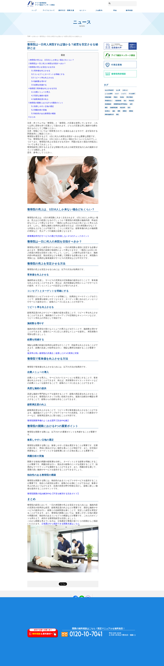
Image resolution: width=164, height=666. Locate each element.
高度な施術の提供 (39, 96)
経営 (131, 104)
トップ (34, 10)
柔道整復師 (108, 104)
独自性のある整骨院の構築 (43, 113)
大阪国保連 (118, 100)
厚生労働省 (130, 97)
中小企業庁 (132, 93)
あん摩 (118, 90)
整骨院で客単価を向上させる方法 (43, 88)
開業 (119, 111)
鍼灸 (114, 111)
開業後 (131, 111)
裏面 (106, 107)
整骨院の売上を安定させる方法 (42, 67)
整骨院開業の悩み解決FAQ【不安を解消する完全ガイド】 (53, 493)
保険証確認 (108, 97)
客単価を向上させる (40, 71)
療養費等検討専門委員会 (120, 104)
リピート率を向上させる (42, 78)
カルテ (117, 93)
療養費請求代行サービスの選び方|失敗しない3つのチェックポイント (58, 236)
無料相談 (129, 10)
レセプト (123, 93)
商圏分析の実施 (39, 110)
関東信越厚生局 (109, 114)
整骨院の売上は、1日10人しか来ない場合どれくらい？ (51, 60)
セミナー (83, 10)
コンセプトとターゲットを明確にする (47, 74)
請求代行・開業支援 (66, 10)
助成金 (122, 97)
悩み (125, 100)
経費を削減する (39, 85)
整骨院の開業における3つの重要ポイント (46, 103)
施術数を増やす (39, 81)
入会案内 (99, 10)
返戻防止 (107, 111)
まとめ (32, 117)
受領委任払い (108, 100)
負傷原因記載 (113, 107)
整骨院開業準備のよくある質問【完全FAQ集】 (48, 420)
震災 (117, 114)
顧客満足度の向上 (39, 99)
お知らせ (35, 36)
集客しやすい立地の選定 (42, 106)
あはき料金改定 (109, 90)
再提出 (115, 97)
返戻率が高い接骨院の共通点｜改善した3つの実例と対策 (53, 353)
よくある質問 (108, 93)
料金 (115, 10)
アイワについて (49, 10)
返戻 (129, 107)
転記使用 (122, 107)
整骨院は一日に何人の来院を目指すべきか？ (47, 63)
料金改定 (131, 100)
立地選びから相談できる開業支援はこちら (60, 524)
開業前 (125, 111)
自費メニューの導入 (40, 92)
